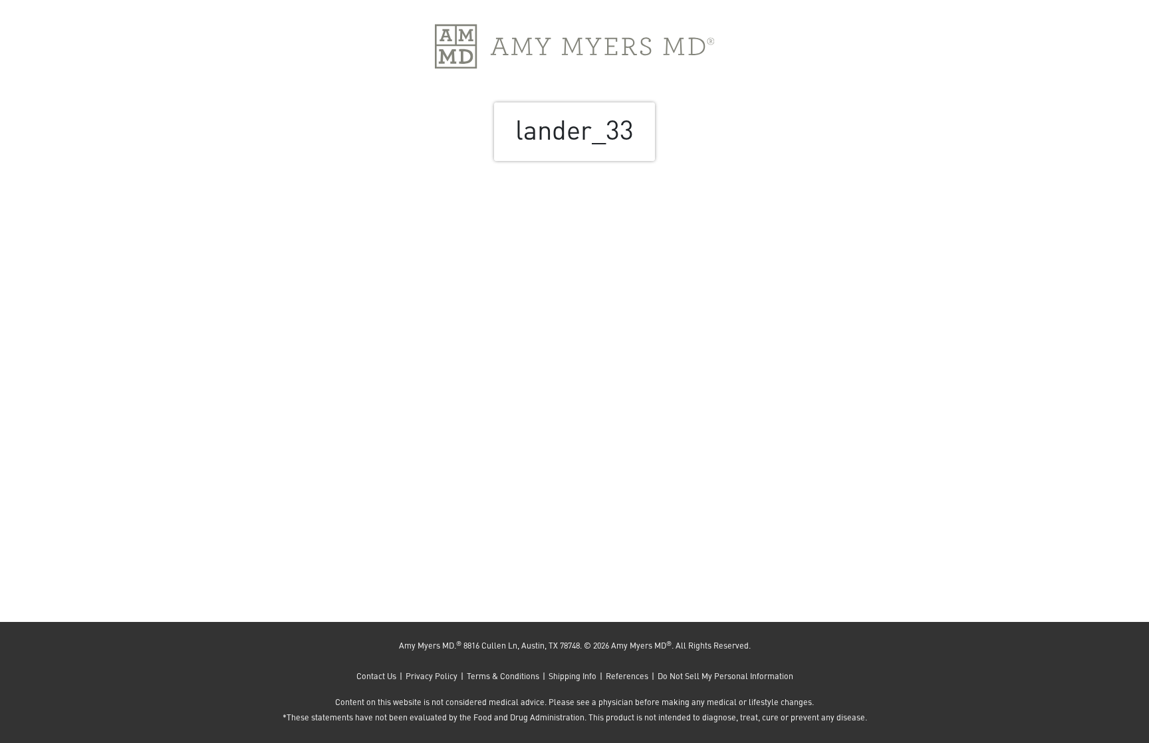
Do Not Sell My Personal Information (725, 675)
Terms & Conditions (503, 675)
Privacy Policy (431, 675)
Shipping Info (572, 675)
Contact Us (376, 675)
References (627, 675)
